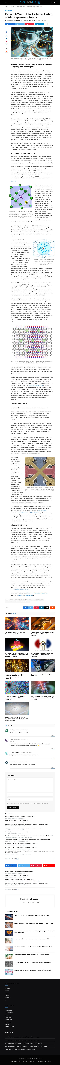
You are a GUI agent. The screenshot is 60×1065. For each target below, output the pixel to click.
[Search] (54, 2)
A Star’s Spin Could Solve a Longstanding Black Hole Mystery (20, 1049)
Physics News (8, 1019)
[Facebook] (6, 32)
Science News (8, 1022)
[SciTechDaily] (30, 2)
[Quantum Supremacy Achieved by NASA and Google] (43, 665)
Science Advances (22, 513)
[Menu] (6, 2)
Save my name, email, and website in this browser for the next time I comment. (28, 803)
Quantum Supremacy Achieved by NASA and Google (42, 674)
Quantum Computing (38, 599)
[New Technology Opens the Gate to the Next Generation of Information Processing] (43, 644)
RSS (6, 1000)
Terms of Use (47, 1061)
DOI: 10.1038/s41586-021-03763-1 (20, 589)
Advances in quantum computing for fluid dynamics (16, 820)
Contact (25, 1061)
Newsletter (7, 997)
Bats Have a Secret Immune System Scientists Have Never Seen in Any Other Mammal (26, 1046)
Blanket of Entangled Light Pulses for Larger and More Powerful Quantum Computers (15, 698)
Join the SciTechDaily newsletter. (37, 593)
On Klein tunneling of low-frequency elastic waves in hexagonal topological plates (22, 828)
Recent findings (42, 511)
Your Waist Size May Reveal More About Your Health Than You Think (33, 946)
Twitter (7, 990)
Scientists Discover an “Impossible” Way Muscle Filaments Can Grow (21, 1040)
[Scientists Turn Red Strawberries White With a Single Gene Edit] (9, 956)
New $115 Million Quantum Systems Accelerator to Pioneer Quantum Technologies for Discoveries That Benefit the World (16, 676)
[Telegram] (6, 44)
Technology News (9, 1026)
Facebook (7, 988)
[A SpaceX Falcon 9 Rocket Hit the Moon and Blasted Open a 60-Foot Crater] (9, 964)
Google (20, 595)
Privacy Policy (40, 1061)
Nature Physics (34, 513)
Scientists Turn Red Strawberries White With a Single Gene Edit (32, 954)
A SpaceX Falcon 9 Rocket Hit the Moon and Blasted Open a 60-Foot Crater (32, 963)
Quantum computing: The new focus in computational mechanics (19, 816)
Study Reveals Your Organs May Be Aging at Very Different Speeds (32, 970)
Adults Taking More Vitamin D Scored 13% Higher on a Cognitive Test (33, 923)
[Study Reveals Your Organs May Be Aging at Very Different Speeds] (9, 972)
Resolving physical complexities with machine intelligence (17, 831)
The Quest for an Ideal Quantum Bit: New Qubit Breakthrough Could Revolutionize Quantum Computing (16, 654)
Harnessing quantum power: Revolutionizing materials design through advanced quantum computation (26, 824)
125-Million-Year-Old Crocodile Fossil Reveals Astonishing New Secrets (22, 1037)
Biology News (8, 1010)
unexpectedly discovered (36, 385)
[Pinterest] (6, 41)
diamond (13, 181)
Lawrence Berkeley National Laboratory (18, 599)
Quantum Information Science (12, 601)
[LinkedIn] (6, 38)
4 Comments (36, 20)
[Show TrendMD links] (54, 858)
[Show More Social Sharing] (46, 24)
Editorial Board (32, 1061)
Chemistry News (9, 1012)
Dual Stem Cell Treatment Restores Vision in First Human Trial (31, 939)
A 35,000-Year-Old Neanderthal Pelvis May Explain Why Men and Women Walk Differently (34, 931)
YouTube (7, 993)
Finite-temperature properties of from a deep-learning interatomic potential (20, 843)
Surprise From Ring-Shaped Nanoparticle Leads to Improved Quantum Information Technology (42, 698)
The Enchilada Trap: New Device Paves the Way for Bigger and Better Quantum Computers (42, 634)
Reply (52, 735)
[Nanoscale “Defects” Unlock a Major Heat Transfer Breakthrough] (9, 917)
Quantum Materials (25, 601)
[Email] (6, 48)
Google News (29, 595)
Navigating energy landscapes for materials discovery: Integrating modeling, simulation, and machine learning (28, 835)
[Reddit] (6, 51)
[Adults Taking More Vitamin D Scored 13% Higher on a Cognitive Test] (9, 925)
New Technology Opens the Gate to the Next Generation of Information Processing (42, 654)
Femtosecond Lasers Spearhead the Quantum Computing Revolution (15, 633)
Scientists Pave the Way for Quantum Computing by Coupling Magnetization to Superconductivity (16, 718)
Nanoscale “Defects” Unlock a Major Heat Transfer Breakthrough (32, 915)
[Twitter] (6, 35)
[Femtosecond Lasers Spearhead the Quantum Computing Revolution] (17, 623)
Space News (8, 1024)
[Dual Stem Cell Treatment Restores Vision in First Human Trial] (9, 940)
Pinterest (7, 995)
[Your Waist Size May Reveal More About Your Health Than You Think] (9, 948)
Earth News (8, 1015)
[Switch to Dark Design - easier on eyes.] (52, 2)
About (20, 1061)
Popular (30, 599)
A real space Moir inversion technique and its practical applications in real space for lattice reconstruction (27, 839)
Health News (8, 1017)
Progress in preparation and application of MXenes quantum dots (19, 879)
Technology (8, 10)
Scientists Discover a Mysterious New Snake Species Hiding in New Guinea (23, 1043)
